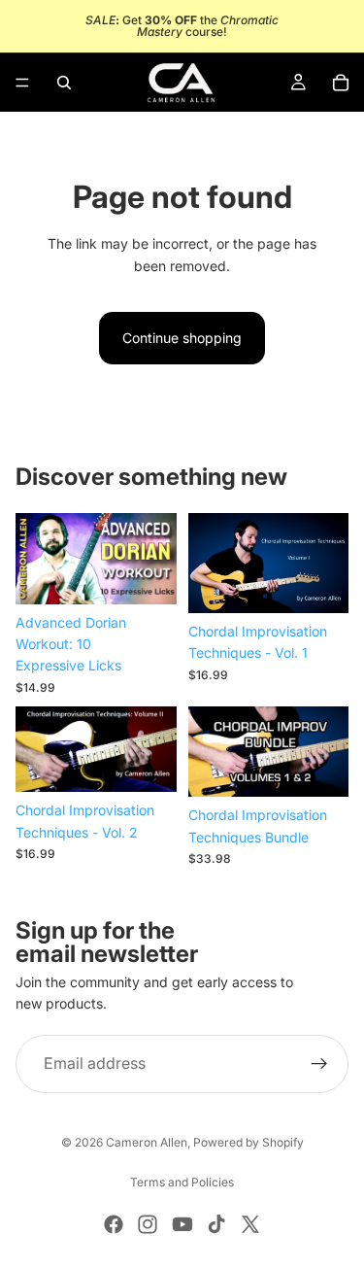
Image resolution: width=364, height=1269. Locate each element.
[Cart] (340, 82)
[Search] (64, 82)
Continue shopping (182, 337)
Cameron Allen (146, 1142)
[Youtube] (182, 1224)
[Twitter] (250, 1224)
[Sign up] (319, 1064)
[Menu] (22, 82)
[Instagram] (147, 1224)
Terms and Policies (182, 1182)
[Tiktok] (216, 1224)
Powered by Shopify (248, 1142)
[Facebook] (113, 1224)
